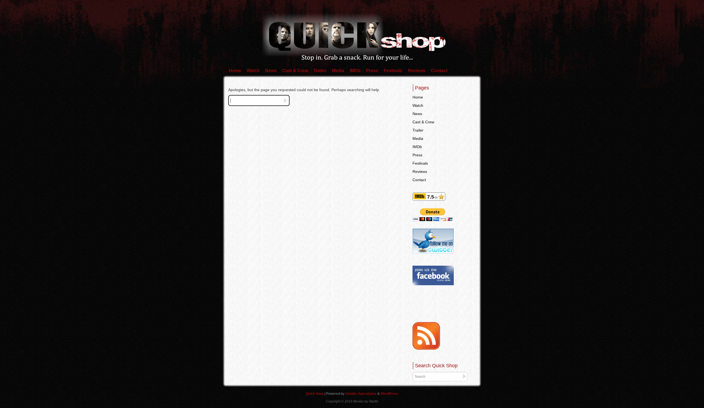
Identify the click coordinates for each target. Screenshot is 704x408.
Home (235, 70)
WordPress (389, 394)
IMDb (355, 70)
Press (372, 70)
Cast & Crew (295, 70)
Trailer (320, 70)
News (271, 70)
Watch (253, 70)
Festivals (393, 70)
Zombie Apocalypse (361, 394)
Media (338, 70)
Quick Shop (315, 394)
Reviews (416, 70)
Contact (439, 70)
